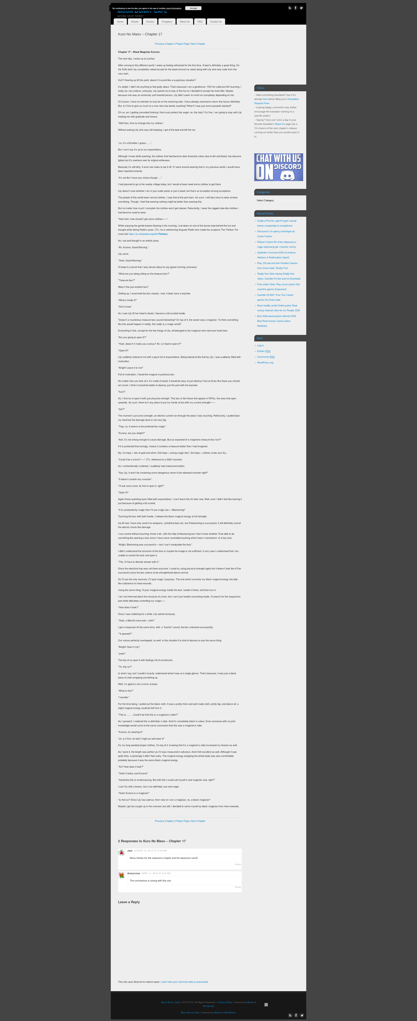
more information (173, 8)
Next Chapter (198, 43)
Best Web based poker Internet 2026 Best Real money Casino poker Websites (276, 321)
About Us (185, 21)
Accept (193, 8)
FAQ (200, 21)
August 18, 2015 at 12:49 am (150, 850)
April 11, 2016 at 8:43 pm (156, 873)
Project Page (182, 43)
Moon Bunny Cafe (142, 10)
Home (120, 21)
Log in (260, 345)
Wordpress (208, 1005)
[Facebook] (295, 8)
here (265, 99)
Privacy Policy (225, 1002)
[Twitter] (301, 8)
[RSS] (290, 8)
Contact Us (216, 21)
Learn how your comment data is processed (184, 981)
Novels (134, 21)
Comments (266, 356)
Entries (263, 351)
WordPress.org (265, 362)
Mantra (250, 1002)
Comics (150, 21)
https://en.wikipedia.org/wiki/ (148, 233)
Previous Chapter (164, 43)
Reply (238, 864)
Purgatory (167, 21)
